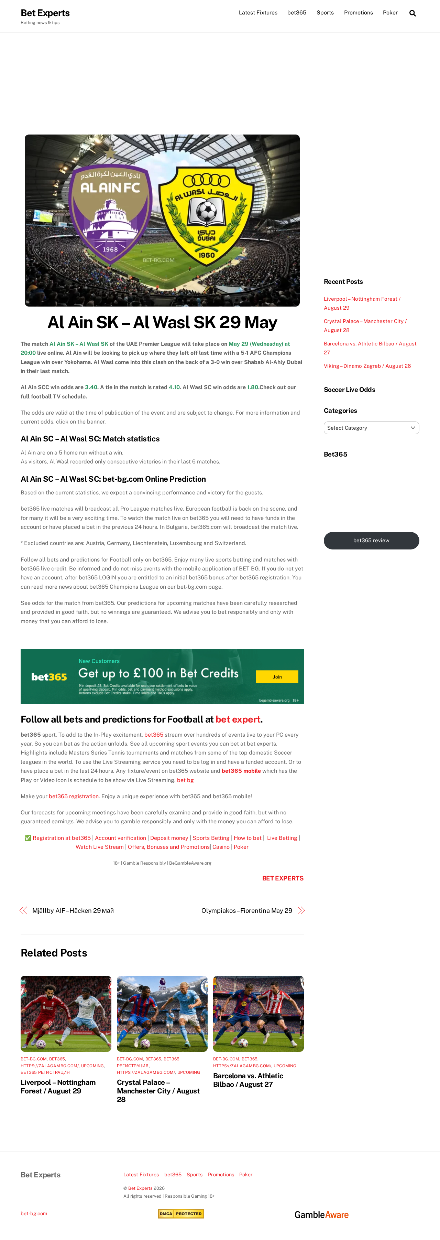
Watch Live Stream (100, 847)
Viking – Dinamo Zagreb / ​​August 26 (367, 366)
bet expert (238, 719)
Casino (221, 847)
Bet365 (57, 1059)
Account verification (120, 838)
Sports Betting (211, 838)
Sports (325, 12)
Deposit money (169, 838)
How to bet (248, 838)
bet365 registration (74, 796)
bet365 (296, 12)
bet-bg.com (34, 1059)
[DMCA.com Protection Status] (181, 1217)
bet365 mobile (241, 771)
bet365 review (371, 540)
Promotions (358, 12)
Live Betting (281, 838)
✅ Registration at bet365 (57, 838)
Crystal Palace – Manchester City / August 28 (158, 1091)
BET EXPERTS (283, 878)
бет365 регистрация (45, 1072)
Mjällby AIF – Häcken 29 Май (73, 910)
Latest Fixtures (258, 12)
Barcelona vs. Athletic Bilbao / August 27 (248, 1080)
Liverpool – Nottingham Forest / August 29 (58, 1086)
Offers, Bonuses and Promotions (169, 847)
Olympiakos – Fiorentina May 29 (246, 910)
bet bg (185, 780)
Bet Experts (140, 1188)
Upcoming (92, 1065)
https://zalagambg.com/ (50, 1065)
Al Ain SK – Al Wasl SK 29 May (162, 322)
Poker (390, 12)
